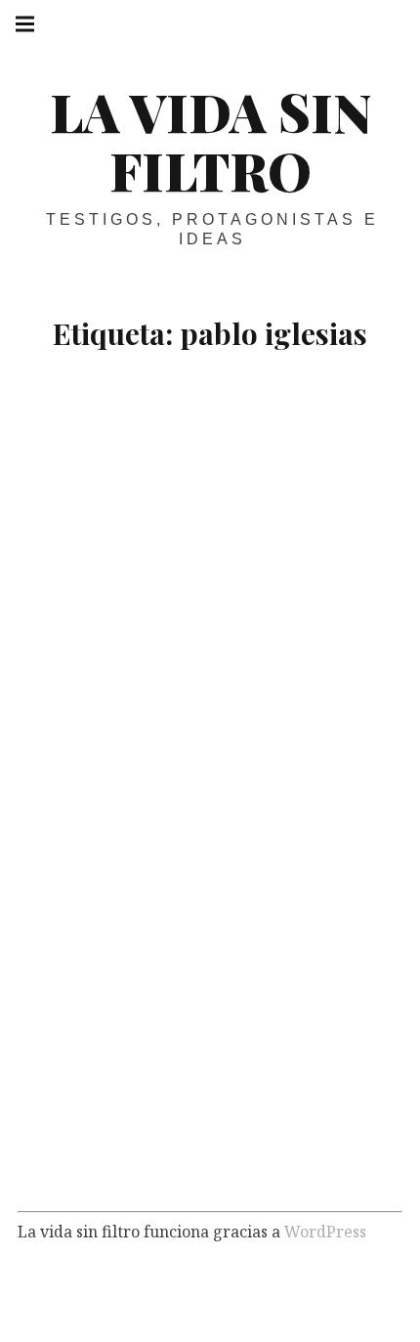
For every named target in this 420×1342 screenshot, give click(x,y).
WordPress (325, 1231)
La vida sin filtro (210, 140)
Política (149, 540)
